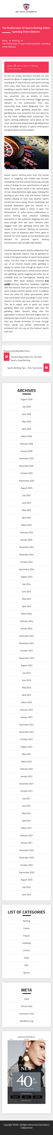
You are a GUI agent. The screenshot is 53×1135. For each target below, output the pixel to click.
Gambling (26, 943)
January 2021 (26, 842)
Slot (26, 965)
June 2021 (26, 805)
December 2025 (27, 458)
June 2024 (26, 591)
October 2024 (26, 562)
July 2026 (26, 406)
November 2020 (26, 857)
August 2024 (26, 576)
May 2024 (26, 598)
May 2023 (26, 687)
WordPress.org (26, 1021)
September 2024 (26, 569)
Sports (26, 972)
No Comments (15, 68)
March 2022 (26, 761)
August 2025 (26, 488)
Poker (26, 957)
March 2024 (26, 613)
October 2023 (26, 650)
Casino (26, 928)
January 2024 (26, 628)
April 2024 (26, 606)
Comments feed (26, 1013)
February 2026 (26, 443)
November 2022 (26, 732)
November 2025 (26, 466)
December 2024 (27, 547)
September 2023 (26, 658)
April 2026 (26, 429)
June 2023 (26, 680)
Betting (34, 65)
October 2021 (26, 791)
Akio (11, 65)
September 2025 (26, 480)
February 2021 (26, 835)
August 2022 (26, 746)
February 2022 (26, 769)
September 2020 (26, 872)
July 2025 (26, 495)
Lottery (26, 950)
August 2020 (26, 879)
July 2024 (26, 584)
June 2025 (26, 502)
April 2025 (26, 517)
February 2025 (26, 532)
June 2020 (26, 894)
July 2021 (26, 798)
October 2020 (26, 865)
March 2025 (26, 525)
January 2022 (26, 776)
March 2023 (26, 702)
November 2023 (26, 643)
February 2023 (26, 709)
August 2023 (26, 665)
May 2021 (26, 813)
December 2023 (27, 636)
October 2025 (26, 473)
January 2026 (26, 451)
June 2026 (26, 414)
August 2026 (26, 399)
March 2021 (26, 828)
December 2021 (27, 783)
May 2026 (26, 421)
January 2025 (26, 539)
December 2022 (27, 724)
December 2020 (27, 850)
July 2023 (26, 673)
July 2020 (26, 887)
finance (26, 935)
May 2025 (26, 510)
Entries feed (26, 1006)
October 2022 (26, 739)
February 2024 (26, 621)
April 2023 (26, 695)
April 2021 (26, 820)
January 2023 (26, 717)
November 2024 (26, 554)
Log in (26, 998)
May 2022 (26, 754)
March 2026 (26, 436)
